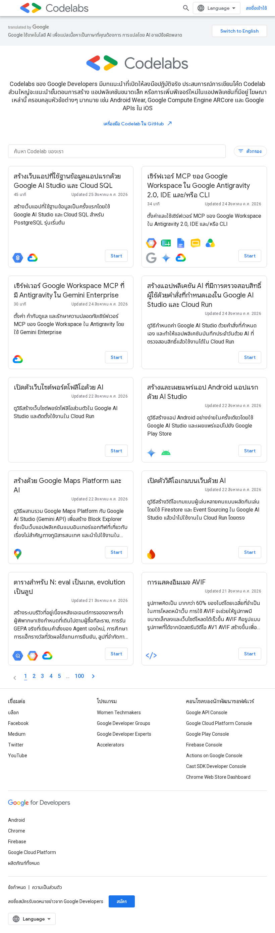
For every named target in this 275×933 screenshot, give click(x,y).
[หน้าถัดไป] (93, 676)
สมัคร (122, 901)
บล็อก (13, 712)
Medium (16, 734)
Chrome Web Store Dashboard (218, 777)
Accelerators (110, 744)
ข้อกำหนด (17, 887)
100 (79, 676)
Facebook (18, 723)
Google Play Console (207, 734)
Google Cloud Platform (32, 852)
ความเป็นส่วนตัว (47, 887)
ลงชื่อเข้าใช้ (256, 8)
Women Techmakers (119, 712)
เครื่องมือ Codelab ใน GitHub (138, 123)
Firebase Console (204, 744)
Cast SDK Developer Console (216, 766)
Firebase (17, 841)
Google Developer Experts (124, 734)
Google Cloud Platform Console (219, 723)
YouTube (17, 755)
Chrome (16, 831)
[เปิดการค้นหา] (186, 8)
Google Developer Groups (123, 723)
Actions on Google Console (214, 755)
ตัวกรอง (250, 151)
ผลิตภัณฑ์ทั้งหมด (24, 863)
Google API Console (206, 712)
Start (116, 256)
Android (16, 820)
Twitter (15, 744)
